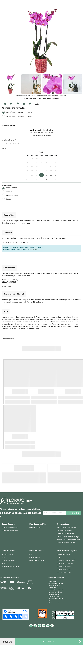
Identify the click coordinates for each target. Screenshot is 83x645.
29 (51, 175)
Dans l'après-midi (12, 195)
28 (46, 175)
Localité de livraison (8, 140)
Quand (4, 148)
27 (41, 175)
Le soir (8, 199)
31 (27, 179)
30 (56, 175)
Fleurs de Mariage (35, 527)
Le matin (9, 191)
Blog (3, 563)
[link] (41, 41)
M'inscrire (73, 513)
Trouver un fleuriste (8, 560)
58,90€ (19, 112)
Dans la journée (11, 188)
